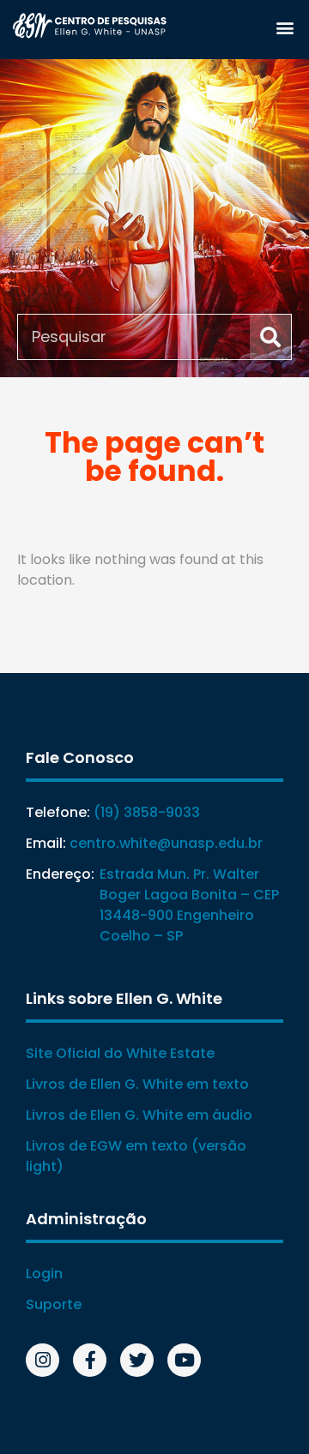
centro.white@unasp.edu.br (166, 843)
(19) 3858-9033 (147, 812)
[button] (284, 27)
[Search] (270, 337)
